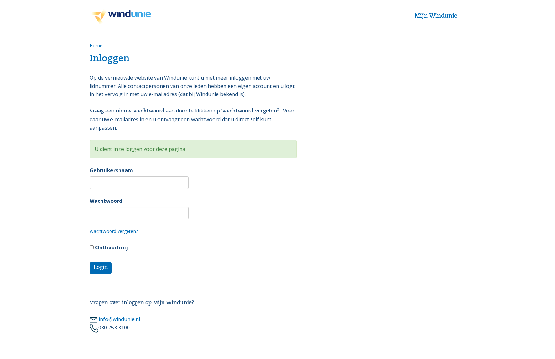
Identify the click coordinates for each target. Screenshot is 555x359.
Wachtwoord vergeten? (114, 231)
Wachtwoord (106, 200)
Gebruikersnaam (111, 170)
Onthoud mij (111, 247)
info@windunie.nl (118, 319)
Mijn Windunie (436, 16)
